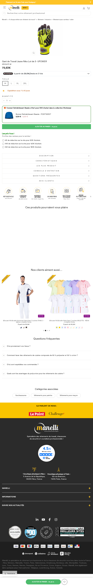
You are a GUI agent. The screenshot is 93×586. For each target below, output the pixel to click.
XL (17, 83)
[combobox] (46, 13)
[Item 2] (45, 330)
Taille (5, 79)
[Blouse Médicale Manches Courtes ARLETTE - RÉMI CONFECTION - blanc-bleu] (35, 327)
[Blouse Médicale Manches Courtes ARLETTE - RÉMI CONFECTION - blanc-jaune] (33, 327)
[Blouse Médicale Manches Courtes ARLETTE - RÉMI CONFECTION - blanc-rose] (41, 327)
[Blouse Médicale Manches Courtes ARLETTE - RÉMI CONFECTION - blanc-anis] (30, 327)
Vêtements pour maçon (69, 395)
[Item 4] (49, 330)
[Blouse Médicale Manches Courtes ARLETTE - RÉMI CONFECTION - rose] (27, 327)
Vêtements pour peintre (43, 395)
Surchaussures (21, 395)
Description (46, 156)
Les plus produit (47, 166)
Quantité (7, 96)
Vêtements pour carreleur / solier (63, 19)
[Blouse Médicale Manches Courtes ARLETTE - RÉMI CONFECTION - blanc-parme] (38, 327)
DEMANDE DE (25, 8)
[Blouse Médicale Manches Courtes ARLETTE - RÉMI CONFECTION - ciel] (22, 327)
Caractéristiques (46, 161)
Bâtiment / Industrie (44, 19)
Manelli (4, 19)
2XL (25, 83)
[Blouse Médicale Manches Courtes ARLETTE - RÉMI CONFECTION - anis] (16, 327)
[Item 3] (47, 330)
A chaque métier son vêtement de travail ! (22, 19)
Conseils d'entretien (46, 171)
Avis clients (46, 181)
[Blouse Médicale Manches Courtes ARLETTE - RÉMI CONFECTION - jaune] (19, 327)
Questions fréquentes (46, 176)
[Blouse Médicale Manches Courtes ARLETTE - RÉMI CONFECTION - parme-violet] (24, 327)
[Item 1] (43, 330)
